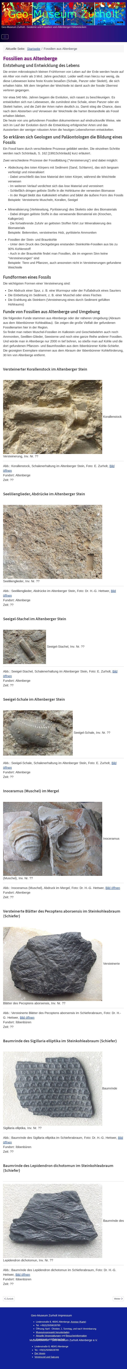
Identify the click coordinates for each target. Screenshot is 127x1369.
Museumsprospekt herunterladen (52, 1332)
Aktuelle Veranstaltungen (48, 1335)
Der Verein (40, 1353)
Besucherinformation (76, 1335)
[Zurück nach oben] (121, 1363)
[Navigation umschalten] (5, 36)
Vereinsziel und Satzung (47, 1357)
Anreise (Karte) (78, 1321)
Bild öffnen (112, 888)
